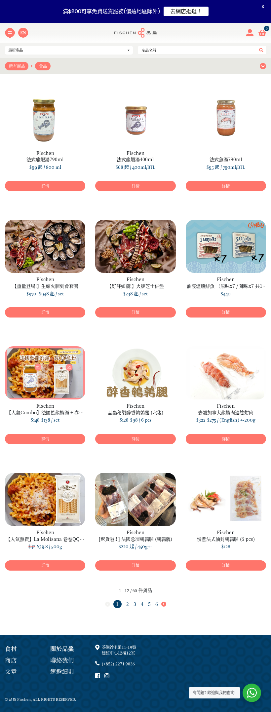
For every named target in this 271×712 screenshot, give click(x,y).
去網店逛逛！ (186, 11)
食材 (11, 648)
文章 (11, 671)
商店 (11, 660)
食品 (43, 66)
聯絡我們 (62, 660)
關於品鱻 (62, 648)
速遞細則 (62, 671)
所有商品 (17, 66)
